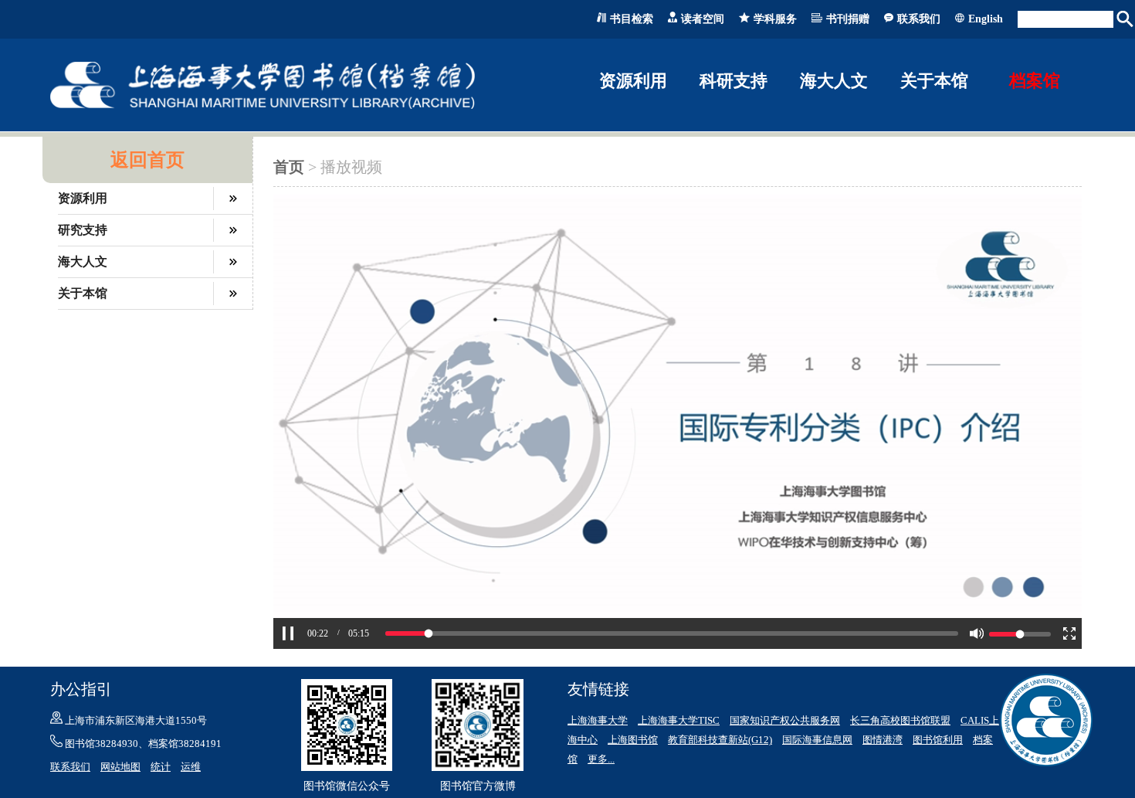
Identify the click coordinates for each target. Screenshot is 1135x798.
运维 (191, 767)
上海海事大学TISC (679, 720)
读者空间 (702, 19)
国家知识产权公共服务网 (785, 720)
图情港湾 (882, 739)
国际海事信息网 (817, 739)
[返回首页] (262, 105)
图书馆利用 (938, 739)
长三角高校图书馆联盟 (900, 720)
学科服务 (775, 19)
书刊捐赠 (847, 19)
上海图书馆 (633, 739)
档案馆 (1034, 80)
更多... (601, 759)
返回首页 (147, 160)
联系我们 (918, 19)
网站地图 (120, 767)
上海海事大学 (598, 720)
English (985, 19)
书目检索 (631, 19)
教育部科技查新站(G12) (720, 739)
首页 (288, 166)
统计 (161, 767)
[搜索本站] (1125, 19)
